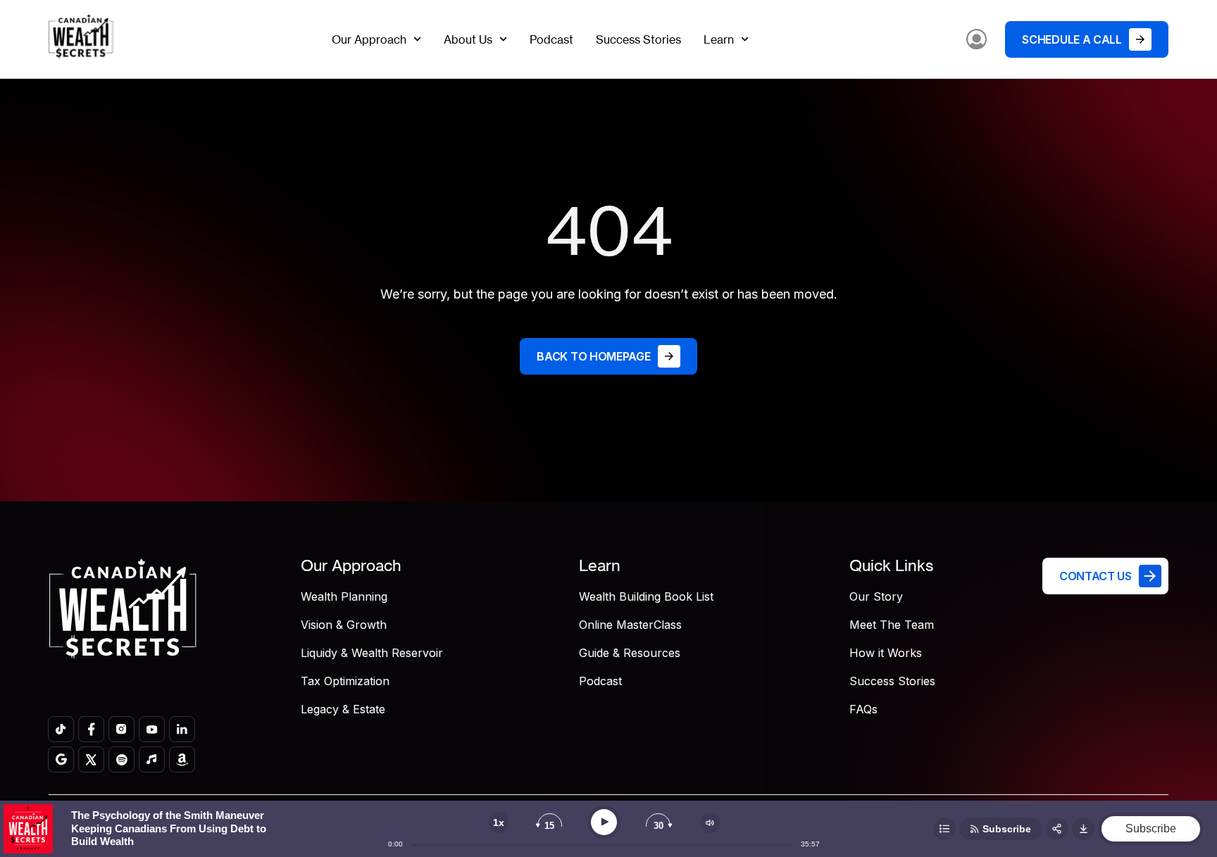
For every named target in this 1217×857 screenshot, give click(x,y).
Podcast (551, 39)
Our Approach (369, 39)
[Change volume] (710, 823)
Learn (719, 39)
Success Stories (638, 39)
